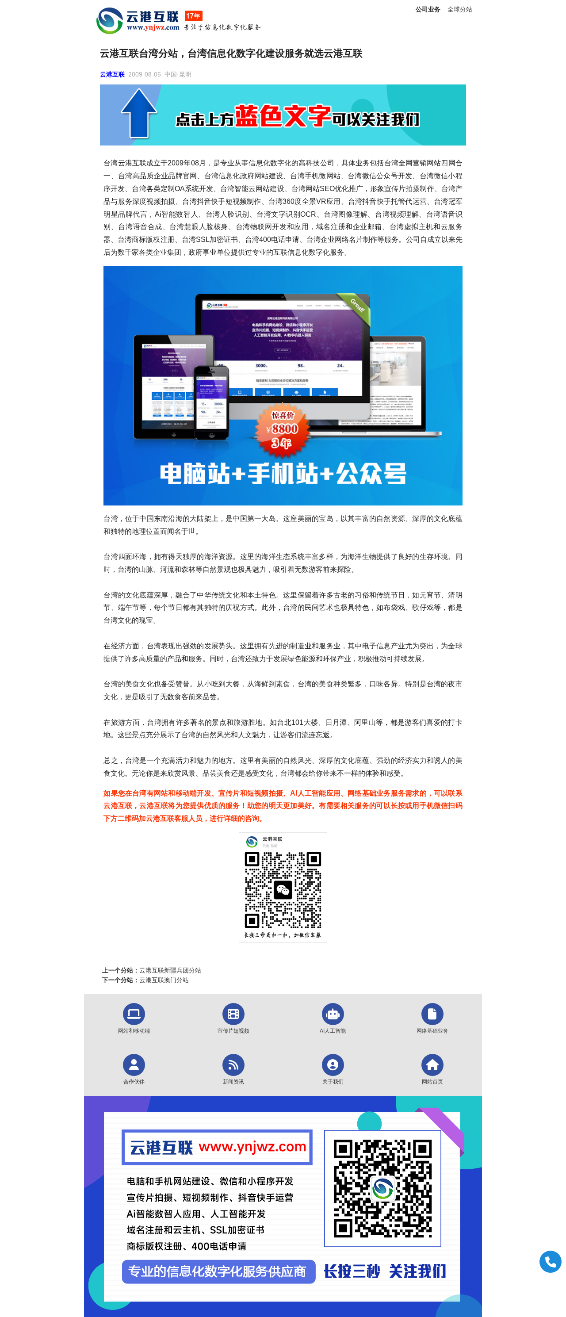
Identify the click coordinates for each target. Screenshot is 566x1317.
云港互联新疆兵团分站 (170, 970)
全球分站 (459, 9)
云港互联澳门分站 (164, 980)
